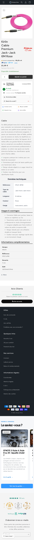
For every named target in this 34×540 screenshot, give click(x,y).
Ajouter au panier (21, 77)
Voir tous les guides (17, 486)
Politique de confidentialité (11, 390)
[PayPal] (4, 63)
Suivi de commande (9, 315)
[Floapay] (10, 63)
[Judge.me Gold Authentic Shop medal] (8, 505)
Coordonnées (8, 377)
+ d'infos (15, 62)
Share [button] (5, 275)
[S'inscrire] (28, 534)
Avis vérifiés (23, 110)
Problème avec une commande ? (13, 327)
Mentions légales (8, 381)
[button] (4, 2)
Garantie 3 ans (8, 338)
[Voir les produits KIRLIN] (28, 49)
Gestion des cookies (10, 394)
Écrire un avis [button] (17, 301)
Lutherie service (8, 362)
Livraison (6, 358)
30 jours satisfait (9, 342)
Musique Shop (19, 412)
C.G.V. (6, 385)
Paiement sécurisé (9, 347)
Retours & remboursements (11, 366)
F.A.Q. (5, 319)
